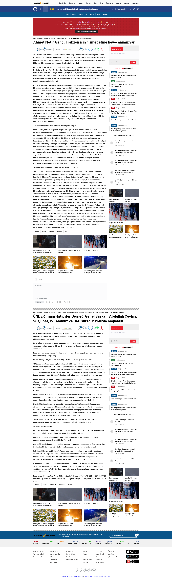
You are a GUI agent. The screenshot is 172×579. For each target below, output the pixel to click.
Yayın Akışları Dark (55, 554)
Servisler (72, 3)
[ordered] (57, 302)
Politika (105, 14)
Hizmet (44, 231)
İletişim (71, 576)
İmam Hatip (53, 484)
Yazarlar (127, 3)
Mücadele (61, 484)
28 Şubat (37, 484)
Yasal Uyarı (107, 576)
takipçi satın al (54, 562)
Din (86, 14)
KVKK (91, 576)
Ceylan (44, 484)
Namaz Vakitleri (47, 542)
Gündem (80, 3)
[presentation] (40, 9)
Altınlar (85, 551)
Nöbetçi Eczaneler (56, 557)
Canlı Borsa (69, 551)
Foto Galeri (109, 3)
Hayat (98, 14)
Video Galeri (100, 554)
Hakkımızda (65, 576)
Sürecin (70, 484)
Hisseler (98, 542)
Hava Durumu (73, 542)
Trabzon (59, 231)
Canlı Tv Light (37, 557)
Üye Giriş (111, 551)
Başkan (37, 231)
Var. (66, 231)
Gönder (39, 302)
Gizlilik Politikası (78, 576)
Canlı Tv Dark (54, 551)
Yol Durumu (120, 542)
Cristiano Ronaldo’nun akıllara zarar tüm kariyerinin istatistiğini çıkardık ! (78, 9)
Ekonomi (88, 3)
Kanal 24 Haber (37, 38)
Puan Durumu (86, 542)
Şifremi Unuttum (113, 557)
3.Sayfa (66, 14)
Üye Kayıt (111, 554)
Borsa (35, 542)
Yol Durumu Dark (38, 554)
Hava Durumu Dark (39, 551)
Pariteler (108, 542)
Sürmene (51, 231)
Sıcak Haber (100, 562)
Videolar (118, 3)
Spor (95, 3)
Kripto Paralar (133, 542)
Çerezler (86, 576)
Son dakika (119, 9)
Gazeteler (135, 3)
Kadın (101, 3)
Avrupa (74, 14)
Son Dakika (62, 3)
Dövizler (85, 554)
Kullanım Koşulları (98, 576)
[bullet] (60, 302)
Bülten (81, 14)
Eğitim (92, 14)
